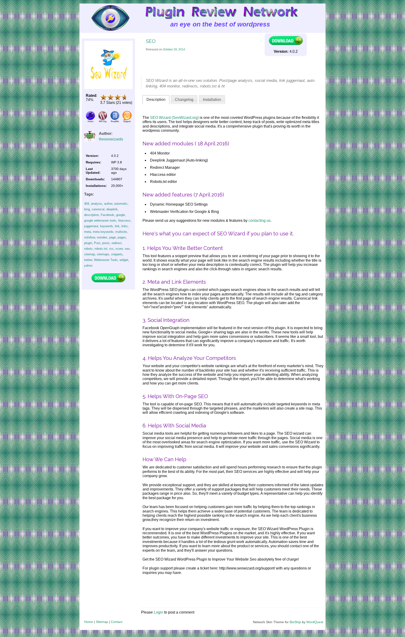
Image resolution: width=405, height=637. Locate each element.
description (91, 215)
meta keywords (103, 232)
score (119, 248)
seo (127, 248)
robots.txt (100, 248)
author (108, 203)
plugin (88, 243)
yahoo (88, 265)
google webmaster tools (100, 220)
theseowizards (111, 139)
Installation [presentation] (212, 100)
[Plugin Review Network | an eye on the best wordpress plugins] (104, 18)
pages (122, 237)
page (112, 237)
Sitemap (102, 622)
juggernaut (91, 226)
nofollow (89, 237)
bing (87, 209)
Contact (116, 622)
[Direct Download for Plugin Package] (108, 281)
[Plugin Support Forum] (127, 119)
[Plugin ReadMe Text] (115, 119)
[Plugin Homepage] (90, 119)
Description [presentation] (155, 100)
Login (158, 612)
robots (88, 248)
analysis (96, 203)
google (120, 215)
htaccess (124, 220)
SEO (151, 41)
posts (106, 243)
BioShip (295, 622)
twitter (88, 260)
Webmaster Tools (106, 260)
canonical (98, 209)
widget (124, 260)
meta (87, 232)
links (124, 226)
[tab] (155, 99)
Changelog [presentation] (184, 100)
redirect (117, 243)
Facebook (107, 215)
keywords (106, 226)
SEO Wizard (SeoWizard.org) (174, 118)
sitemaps (103, 254)
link (117, 226)
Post (97, 243)
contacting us (259, 220)
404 (86, 203)
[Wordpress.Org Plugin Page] (102, 119)
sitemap (89, 254)
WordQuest (314, 622)
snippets (117, 254)
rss (111, 248)
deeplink (112, 209)
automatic (121, 203)
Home (88, 622)
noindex (102, 237)
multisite (121, 232)
